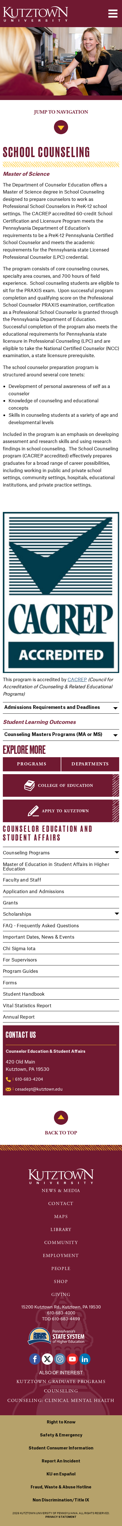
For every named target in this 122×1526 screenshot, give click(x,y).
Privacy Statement (61, 1517)
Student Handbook (24, 994)
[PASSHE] (56, 1335)
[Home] (35, 14)
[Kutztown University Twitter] (47, 1359)
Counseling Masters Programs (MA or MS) (53, 734)
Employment (61, 1256)
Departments (90, 764)
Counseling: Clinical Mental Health (60, 1401)
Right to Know (61, 1422)
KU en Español (61, 1474)
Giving (61, 1295)
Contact (61, 1204)
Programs (31, 764)
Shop (61, 1282)
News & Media (61, 1191)
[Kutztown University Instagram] (60, 1359)
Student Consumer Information (61, 1448)
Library (61, 1230)
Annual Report (19, 1016)
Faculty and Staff (22, 879)
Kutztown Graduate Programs (61, 1382)
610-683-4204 (29, 1079)
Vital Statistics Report (27, 1005)
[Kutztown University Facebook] (35, 1359)
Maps (61, 1217)
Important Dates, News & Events (38, 936)
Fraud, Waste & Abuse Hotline (61, 1487)
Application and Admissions (33, 891)
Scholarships (17, 914)
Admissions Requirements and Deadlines (52, 707)
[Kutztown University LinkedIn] (85, 1359)
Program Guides (20, 971)
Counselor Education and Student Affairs (48, 833)
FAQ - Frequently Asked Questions (41, 925)
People (61, 1269)
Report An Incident (61, 1461)
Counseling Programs (26, 852)
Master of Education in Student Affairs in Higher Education (56, 866)
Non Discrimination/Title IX (61, 1500)
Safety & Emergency (61, 1435)
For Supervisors (20, 959)
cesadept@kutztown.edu (39, 1088)
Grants (10, 902)
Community (61, 1243)
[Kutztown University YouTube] (72, 1359)
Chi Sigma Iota (19, 948)
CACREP (77, 679)
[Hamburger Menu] (113, 13)
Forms (10, 982)
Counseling (61, 1391)
